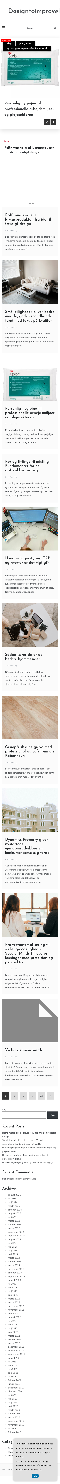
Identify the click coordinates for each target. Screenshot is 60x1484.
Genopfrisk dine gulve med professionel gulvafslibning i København (29, 731)
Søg (4, 1089)
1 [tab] (27, 183)
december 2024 (16, 1211)
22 (41, 1076)
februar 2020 (14, 1393)
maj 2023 (12, 1271)
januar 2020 (14, 1397)
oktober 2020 (15, 1371)
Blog (9, 44)
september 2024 (16, 1215)
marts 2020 (14, 1389)
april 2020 (13, 1386)
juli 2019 (12, 1408)
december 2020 (16, 1367)
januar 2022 (14, 1323)
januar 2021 (14, 1364)
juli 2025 (12, 1197)
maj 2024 (12, 1230)
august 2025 (14, 1193)
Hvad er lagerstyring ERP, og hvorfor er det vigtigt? (28, 1142)
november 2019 (16, 1404)
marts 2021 (14, 1356)
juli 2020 (12, 1375)
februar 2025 (14, 1204)
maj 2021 (12, 1349)
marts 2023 (14, 1278)
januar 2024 (14, 1245)
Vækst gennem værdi (23, 1030)
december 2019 (16, 1401)
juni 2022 (12, 1304)
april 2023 (13, 1275)
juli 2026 (12, 1178)
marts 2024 (14, 1238)
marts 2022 (14, 1315)
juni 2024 (12, 1226)
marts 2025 (14, 1200)
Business (12, 1431)
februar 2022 (14, 1319)
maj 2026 (12, 1182)
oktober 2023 (15, 1252)
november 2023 (16, 1249)
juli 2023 (12, 1263)
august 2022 (14, 1297)
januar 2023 (14, 1282)
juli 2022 (12, 1300)
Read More (18, 102)
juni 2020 (12, 1378)
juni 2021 (12, 1345)
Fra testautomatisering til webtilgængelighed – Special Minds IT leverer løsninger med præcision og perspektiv (29, 933)
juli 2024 (12, 1223)
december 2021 (16, 1327)
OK (35, 1476)
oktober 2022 (15, 1293)
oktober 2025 (15, 1189)
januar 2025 (14, 1208)
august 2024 (14, 1219)
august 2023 (14, 1260)
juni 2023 (12, 1267)
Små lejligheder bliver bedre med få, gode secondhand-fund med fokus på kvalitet (29, 89)
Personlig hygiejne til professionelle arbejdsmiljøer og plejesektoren (30, 393)
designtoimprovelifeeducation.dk (29, 49)
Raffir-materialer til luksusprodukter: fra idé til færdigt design (28, 199)
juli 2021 (12, 1341)
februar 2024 (14, 1241)
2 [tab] (30, 183)
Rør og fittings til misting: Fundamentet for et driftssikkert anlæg (27, 446)
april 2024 (13, 1234)
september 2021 (16, 1334)
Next (53, 102)
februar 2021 (14, 1360)
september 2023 (16, 1256)
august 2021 (14, 1338)
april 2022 (13, 1312)
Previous (47, 102)
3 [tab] (33, 183)
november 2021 (16, 1330)
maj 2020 (12, 1382)
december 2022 (16, 1286)
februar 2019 (14, 1412)
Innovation (13, 1435)
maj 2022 (12, 1308)
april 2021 (13, 1352)
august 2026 (14, 1174)
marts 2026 (14, 1186)
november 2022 (16, 1289)
